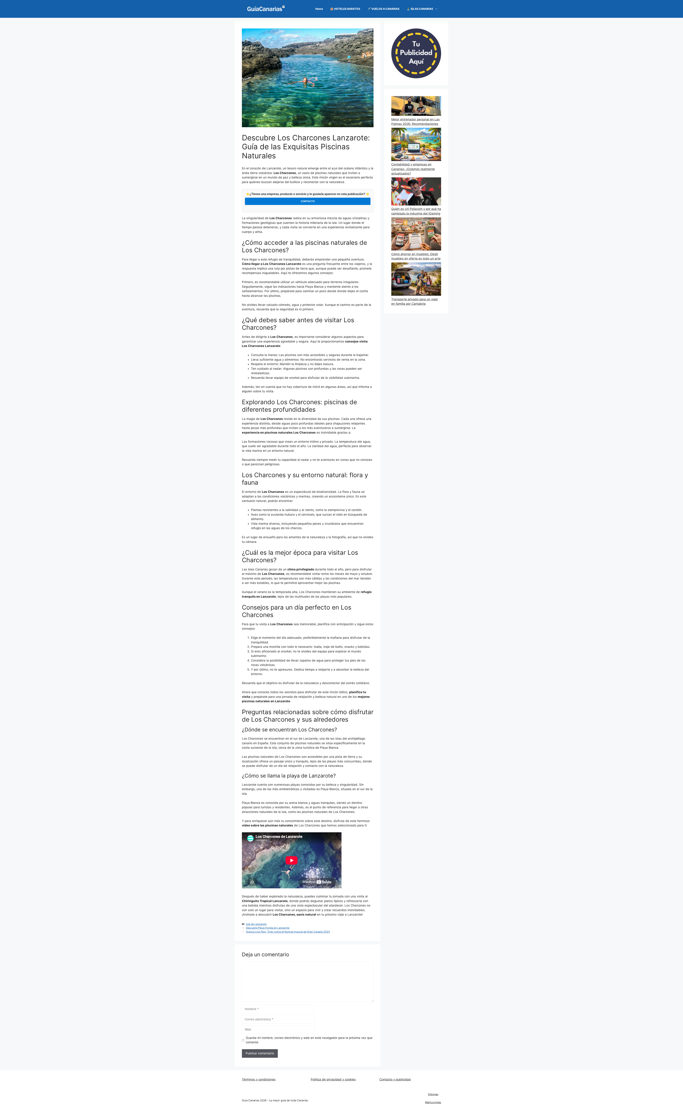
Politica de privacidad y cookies (333, 1079)
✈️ (383, 8)
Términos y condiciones (259, 1079)
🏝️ (420, 8)
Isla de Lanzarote (256, 924)
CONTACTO (308, 201)
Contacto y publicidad (395, 1079)
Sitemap (433, 1094)
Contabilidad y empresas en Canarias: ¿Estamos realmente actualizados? (413, 169)
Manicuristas (433, 1102)
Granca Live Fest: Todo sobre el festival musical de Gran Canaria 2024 (288, 931)
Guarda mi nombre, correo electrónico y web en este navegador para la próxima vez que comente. (309, 1040)
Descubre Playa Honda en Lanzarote (267, 927)
